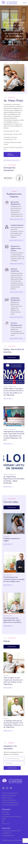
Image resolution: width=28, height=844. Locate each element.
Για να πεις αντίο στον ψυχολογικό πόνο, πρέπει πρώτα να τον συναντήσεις (12, 620)
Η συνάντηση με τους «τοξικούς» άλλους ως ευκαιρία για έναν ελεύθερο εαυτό (14, 579)
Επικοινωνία (5, 823)
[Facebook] (3, 788)
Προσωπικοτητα (8, 575)
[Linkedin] (10, 788)
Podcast (6, 675)
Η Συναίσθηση (6, 814)
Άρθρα (4, 819)
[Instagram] (7, 788)
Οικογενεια (6, 536)
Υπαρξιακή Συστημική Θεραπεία (11, 816)
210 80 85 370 (7, 833)
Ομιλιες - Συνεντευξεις (10, 386)
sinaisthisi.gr (10, 840)
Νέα (3, 821)
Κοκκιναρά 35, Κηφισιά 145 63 (11, 831)
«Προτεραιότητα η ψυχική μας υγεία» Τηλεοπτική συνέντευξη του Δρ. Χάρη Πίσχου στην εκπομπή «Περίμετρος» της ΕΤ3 (14, 436)
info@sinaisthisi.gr (8, 835)
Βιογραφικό (5, 812)
